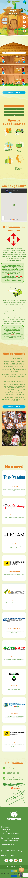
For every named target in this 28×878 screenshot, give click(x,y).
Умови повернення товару (10, 834)
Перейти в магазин (14, 92)
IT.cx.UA (7, 873)
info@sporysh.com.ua (13, 768)
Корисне (4, 836)
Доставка (4, 831)
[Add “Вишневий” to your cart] (3, 62)
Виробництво (5, 827)
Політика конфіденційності (10, 840)
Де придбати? (6, 829)
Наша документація (7, 845)
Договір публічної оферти (10, 838)
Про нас (3, 842)
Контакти (4, 847)
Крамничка (5, 825)
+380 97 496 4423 (12, 773)
